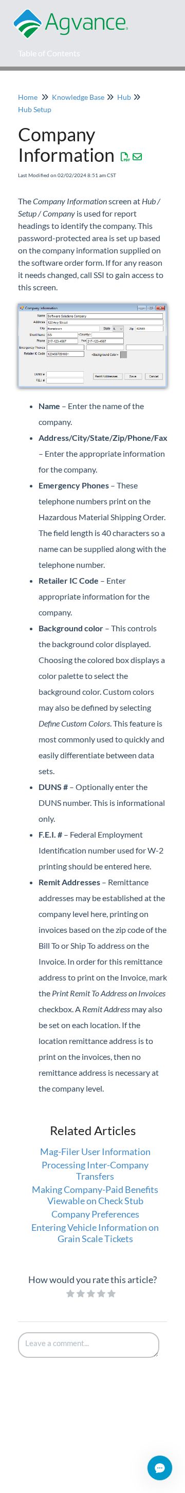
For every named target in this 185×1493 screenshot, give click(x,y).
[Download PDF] (126, 156)
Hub (124, 97)
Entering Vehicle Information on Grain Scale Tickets (95, 1233)
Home (28, 97)
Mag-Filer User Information (95, 1151)
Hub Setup (34, 109)
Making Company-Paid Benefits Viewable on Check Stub (95, 1195)
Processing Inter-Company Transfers (95, 1170)
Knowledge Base (78, 97)
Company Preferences (95, 1214)
